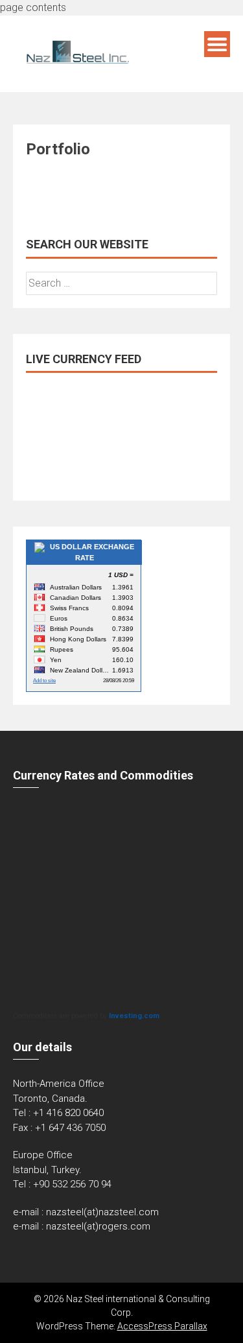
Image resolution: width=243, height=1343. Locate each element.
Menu (217, 44)
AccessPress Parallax (162, 1326)
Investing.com (134, 1016)
